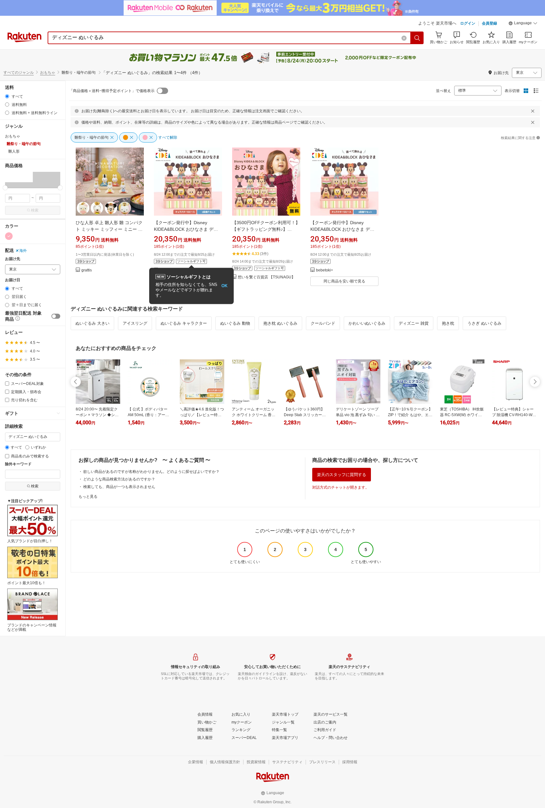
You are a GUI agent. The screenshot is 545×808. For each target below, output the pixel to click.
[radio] (7, 96)
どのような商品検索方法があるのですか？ (119, 479)
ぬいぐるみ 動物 (235, 323)
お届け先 (12, 259)
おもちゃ (47, 72)
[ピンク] (9, 236)
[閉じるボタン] (532, 111)
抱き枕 (448, 323)
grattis (86, 270)
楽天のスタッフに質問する (341, 474)
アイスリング (135, 323)
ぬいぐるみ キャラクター (184, 323)
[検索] (417, 38)
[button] (522, 24)
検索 (34, 210)
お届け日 (12, 280)
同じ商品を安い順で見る (344, 281)
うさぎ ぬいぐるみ (484, 323)
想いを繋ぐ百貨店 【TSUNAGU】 (266, 277)
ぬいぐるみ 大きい (92, 323)
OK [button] (224, 285)
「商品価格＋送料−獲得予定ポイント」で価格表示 (112, 91)
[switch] (55, 316)
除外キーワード (18, 464)
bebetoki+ (324, 270)
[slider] (5, 187)
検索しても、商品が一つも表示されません (119, 487)
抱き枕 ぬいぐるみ (280, 323)
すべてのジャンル (18, 72)
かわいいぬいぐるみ (367, 323)
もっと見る (88, 496)
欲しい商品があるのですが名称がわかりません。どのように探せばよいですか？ (151, 471)
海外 (23, 250)
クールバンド (323, 323)
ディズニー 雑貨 (414, 323)
